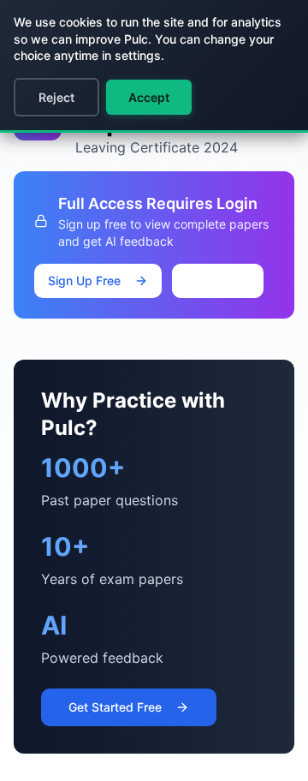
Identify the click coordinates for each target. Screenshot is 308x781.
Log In (231, 280)
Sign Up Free (84, 280)
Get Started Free (115, 707)
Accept (148, 97)
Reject (56, 97)
